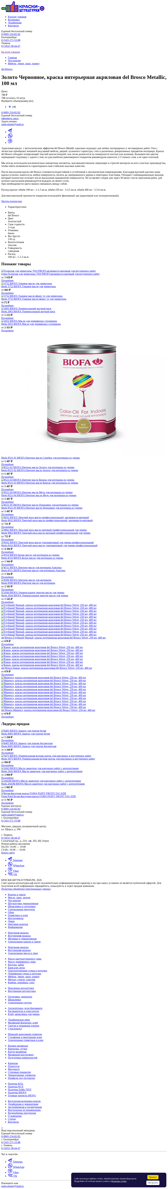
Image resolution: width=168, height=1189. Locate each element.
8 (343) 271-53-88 (10, 40)
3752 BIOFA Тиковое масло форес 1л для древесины (33, 299)
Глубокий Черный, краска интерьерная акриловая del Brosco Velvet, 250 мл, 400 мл (53, 637)
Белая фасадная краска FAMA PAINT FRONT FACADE (38, 796)
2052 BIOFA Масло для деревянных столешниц (31, 324)
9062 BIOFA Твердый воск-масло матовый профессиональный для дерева (45, 532)
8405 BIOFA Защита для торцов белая (25, 733)
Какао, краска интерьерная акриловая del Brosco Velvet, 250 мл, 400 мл (46, 668)
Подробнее (7, 280)
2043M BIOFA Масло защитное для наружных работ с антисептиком (43, 783)
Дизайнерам (14, 22)
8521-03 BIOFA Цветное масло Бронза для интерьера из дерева (39, 482)
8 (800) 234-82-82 (10, 34)
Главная (12, 57)
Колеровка (14, 19)
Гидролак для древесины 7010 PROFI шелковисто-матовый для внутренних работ (50, 273)
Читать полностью (11, 201)
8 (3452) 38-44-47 (10, 46)
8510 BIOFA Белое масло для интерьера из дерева (32, 558)
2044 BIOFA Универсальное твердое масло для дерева (34, 595)
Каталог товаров (17, 16)
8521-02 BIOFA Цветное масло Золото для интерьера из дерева (39, 470)
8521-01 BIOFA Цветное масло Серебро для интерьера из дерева (40, 457)
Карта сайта (8, 852)
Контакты (13, 25)
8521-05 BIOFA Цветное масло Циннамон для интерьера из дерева (41, 507)
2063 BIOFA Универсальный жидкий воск (28, 311)
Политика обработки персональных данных (26, 889)
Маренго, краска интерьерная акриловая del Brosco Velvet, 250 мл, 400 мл (48, 710)
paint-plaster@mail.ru (12, 124)
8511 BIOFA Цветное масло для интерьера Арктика (33, 570)
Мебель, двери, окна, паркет (24, 63)
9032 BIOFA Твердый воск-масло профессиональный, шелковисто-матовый (47, 520)
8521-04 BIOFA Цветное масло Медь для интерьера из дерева (38, 495)
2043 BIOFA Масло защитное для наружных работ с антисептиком (41, 771)
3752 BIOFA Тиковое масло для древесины (28, 286)
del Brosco (6, 69)
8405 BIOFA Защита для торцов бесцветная (28, 746)
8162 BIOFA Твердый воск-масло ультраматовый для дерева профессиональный (49, 545)
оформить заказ (10, 118)
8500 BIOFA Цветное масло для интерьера (28, 583)
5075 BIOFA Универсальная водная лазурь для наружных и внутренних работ (48, 758)
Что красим (14, 60)
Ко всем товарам (10, 52)
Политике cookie (119, 1181)
